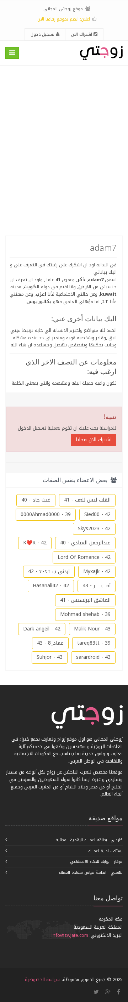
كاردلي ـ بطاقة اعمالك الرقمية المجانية (89, 840)
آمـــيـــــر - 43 (96, 585)
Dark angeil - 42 (41, 629)
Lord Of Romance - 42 (84, 557)
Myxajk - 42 (97, 571)
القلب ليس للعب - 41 (87, 500)
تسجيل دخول (43, 34)
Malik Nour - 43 (92, 629)
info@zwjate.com (70, 935)
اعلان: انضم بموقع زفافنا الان (63, 19)
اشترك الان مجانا (94, 440)
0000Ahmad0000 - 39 (46, 514)
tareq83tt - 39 (94, 643)
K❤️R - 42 (35, 543)
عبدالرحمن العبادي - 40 (85, 543)
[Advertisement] (64, 150)
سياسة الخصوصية (42, 979)
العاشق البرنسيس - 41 (85, 600)
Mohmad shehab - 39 (85, 614)
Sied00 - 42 (97, 514)
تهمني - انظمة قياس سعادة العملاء (91, 872)
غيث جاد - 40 (35, 500)
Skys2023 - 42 (94, 528)
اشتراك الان (82, 34)
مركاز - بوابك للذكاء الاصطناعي (96, 861)
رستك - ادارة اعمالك (105, 851)
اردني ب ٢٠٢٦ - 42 (49, 571)
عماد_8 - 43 (50, 643)
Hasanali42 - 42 (51, 585)
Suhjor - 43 (50, 657)
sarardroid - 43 (93, 657)
